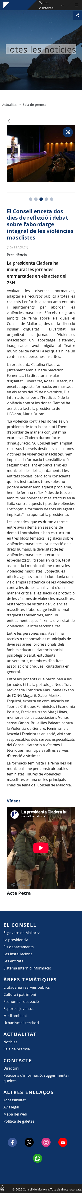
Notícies (10, 1041)
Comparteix (23, 884)
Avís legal (11, 1107)
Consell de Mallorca (2, 1188)
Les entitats (13, 961)
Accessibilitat (14, 1099)
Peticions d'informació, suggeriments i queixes (36, 1078)
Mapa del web (15, 1114)
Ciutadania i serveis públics (26, 987)
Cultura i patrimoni (19, 994)
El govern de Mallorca (21, 932)
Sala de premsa (16, 1049)
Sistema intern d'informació (27, 968)
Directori (11, 1068)
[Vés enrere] (9, 121)
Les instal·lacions (17, 953)
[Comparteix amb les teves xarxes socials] (77, 15)
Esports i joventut (18, 1008)
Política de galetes (18, 1121)
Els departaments (18, 946)
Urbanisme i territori (21, 1022)
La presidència (15, 939)
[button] (30, 199)
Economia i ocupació (21, 1001)
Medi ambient (15, 1015)
